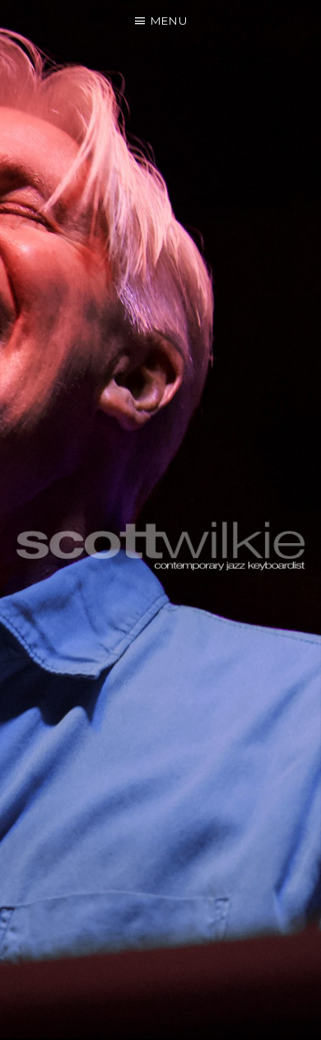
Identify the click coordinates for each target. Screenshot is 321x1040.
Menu (169, 20)
